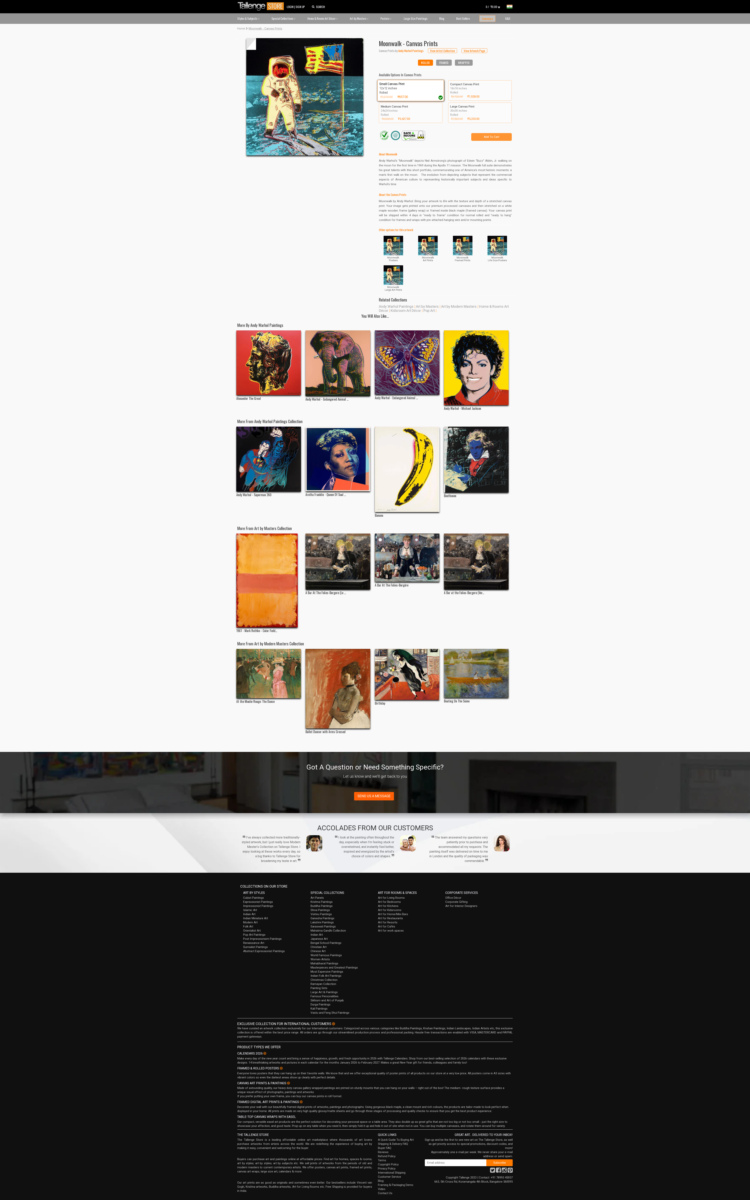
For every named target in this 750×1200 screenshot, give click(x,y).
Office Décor (453, 898)
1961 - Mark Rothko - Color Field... (256, 631)
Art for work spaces (391, 930)
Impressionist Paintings (258, 906)
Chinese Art (318, 951)
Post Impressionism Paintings (262, 939)
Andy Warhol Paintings (396, 306)
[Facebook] (498, 1171)
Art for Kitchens (388, 906)
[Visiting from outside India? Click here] (333, 1024)
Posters (385, 18)
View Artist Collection (442, 50)
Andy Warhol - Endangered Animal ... (326, 399)
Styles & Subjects (247, 18)
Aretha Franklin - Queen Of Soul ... (325, 495)
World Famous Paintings (326, 955)
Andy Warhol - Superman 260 (253, 495)
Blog (441, 18)
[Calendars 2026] (264, 1053)
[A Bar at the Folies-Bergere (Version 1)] (476, 561)
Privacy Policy (387, 1168)
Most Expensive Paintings (327, 971)
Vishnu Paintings (321, 914)
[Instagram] (504, 1171)
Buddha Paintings (322, 906)
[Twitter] (492, 1171)
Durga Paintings (320, 1004)
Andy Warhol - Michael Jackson (462, 408)
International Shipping (391, 1172)
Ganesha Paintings (322, 918)
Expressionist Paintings (258, 902)
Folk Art (248, 926)
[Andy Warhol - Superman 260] (268, 459)
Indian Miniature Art (255, 918)
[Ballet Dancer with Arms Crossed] (337, 689)
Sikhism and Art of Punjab (327, 1000)
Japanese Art (319, 939)
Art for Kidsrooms (389, 910)
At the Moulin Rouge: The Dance (255, 701)
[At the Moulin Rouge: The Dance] (268, 673)
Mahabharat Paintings (324, 963)
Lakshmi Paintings (322, 922)
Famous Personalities (324, 996)
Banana (379, 515)
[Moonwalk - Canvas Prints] (304, 96)
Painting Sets (319, 988)
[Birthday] (407, 674)
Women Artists (320, 959)
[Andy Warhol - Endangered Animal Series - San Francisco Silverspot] (407, 362)
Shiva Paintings (320, 910)
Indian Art (249, 914)
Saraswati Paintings (323, 926)
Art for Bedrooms (389, 902)
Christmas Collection (324, 980)
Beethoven (450, 496)
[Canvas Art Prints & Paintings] (288, 1083)
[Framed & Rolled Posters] (281, 1068)
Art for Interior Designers (461, 906)
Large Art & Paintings (324, 992)
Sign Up (300, 6)
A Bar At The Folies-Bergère (391, 585)
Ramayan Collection (323, 984)
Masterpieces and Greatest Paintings (334, 967)
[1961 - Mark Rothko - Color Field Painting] (268, 580)
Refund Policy (387, 1156)
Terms (382, 1160)
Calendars (487, 18)
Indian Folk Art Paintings (326, 976)
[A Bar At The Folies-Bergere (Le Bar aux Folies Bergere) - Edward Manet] (337, 561)
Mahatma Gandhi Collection (328, 930)
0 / (491, 6)
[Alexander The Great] (268, 362)
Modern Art (250, 922)
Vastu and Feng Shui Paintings (330, 1012)
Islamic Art (250, 910)
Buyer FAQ (384, 1148)
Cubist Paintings (253, 898)
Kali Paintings (319, 1008)
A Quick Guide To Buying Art (396, 1140)
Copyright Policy (388, 1164)
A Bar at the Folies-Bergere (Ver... (464, 593)
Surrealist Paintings (255, 947)
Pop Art (429, 311)
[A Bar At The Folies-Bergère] (407, 558)
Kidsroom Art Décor (406, 311)
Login (290, 6)
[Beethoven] (476, 459)
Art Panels (317, 898)
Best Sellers (463, 18)
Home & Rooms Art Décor (321, 18)
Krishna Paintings (322, 902)
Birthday (380, 703)
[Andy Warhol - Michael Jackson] (476, 367)
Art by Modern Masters (459, 306)
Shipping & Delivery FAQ (393, 1144)
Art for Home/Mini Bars (393, 914)
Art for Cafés (386, 926)
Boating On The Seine (457, 701)
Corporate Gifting (456, 902)
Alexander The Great (248, 398)
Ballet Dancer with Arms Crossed (325, 732)
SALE (507, 18)
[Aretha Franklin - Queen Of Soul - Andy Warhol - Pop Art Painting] (337, 459)
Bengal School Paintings (326, 943)
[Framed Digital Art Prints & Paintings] (301, 1101)
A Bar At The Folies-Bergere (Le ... (325, 593)
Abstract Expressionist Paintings (264, 951)
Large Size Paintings (415, 18)
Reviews (383, 1152)
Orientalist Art (252, 930)
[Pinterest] (510, 1171)
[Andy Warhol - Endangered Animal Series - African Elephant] (337, 363)
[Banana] (407, 469)
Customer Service (389, 1176)
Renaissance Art (253, 943)
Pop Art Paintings (254, 934)
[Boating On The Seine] (476, 673)
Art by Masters (358, 18)
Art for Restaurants (390, 918)
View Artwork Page (474, 50)
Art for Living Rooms (391, 898)
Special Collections (282, 18)
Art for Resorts (387, 922)
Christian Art (319, 947)
